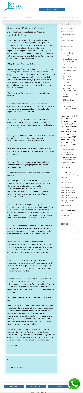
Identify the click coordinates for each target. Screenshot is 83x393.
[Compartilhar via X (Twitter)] (12, 345)
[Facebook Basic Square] (62, 224)
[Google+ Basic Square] (67, 224)
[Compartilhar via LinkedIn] (16, 345)
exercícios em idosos (66, 175)
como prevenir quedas (67, 164)
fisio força (75, 175)
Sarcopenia (73, 157)
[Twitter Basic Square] (64, 224)
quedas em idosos (66, 205)
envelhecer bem (65, 167)
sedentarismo (64, 208)
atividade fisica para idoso (68, 159)
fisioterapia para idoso (67, 187)
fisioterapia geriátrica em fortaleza (70, 185)
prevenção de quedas (67, 203)
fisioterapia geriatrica (66, 182)
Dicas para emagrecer (67, 154)
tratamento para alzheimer (68, 210)
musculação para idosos (67, 195)
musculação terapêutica (67, 200)
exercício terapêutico (66, 172)
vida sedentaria (65, 215)
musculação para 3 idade (68, 190)
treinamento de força (66, 213)
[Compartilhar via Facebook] (8, 345)
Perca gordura (65, 157)
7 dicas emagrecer (66, 152)
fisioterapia (64, 177)
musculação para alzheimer (68, 192)
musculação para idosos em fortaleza (70, 197)
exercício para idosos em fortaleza (70, 170)
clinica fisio (73, 162)
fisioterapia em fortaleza (67, 180)
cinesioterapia (65, 162)
